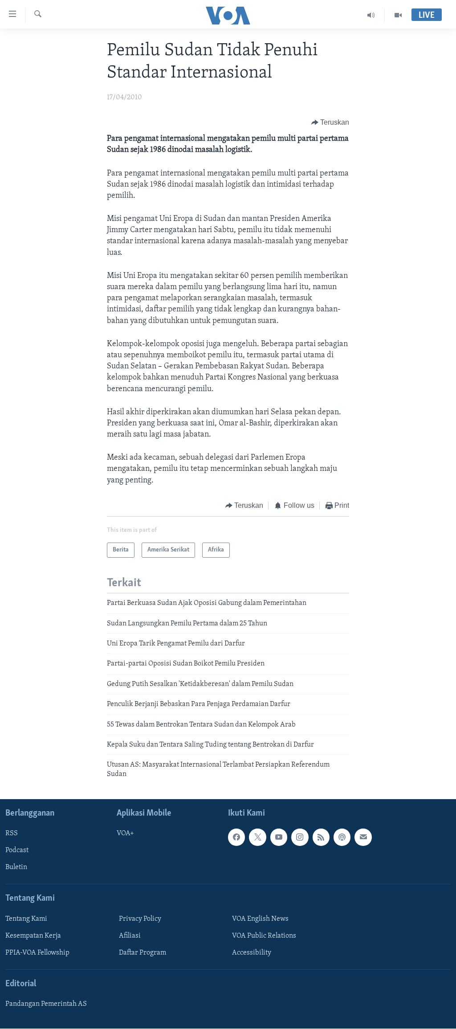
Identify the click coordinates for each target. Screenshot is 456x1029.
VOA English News (260, 919)
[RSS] (321, 837)
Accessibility (251, 952)
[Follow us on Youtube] (278, 837)
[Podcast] (342, 837)
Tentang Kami (26, 919)
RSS (11, 833)
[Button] (330, 122)
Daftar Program (142, 952)
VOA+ (125, 833)
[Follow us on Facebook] (236, 837)
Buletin (16, 867)
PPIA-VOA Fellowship (37, 952)
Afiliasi (130, 935)
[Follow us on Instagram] (299, 837)
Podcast (16, 850)
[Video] (398, 15)
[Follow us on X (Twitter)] (257, 837)
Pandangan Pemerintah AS (46, 1004)
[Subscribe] (362, 837)
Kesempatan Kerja (33, 935)
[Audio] (371, 15)
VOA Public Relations (264, 935)
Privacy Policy (140, 919)
